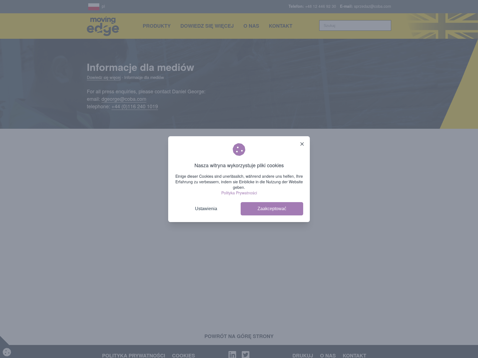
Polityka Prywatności (239, 192)
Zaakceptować (272, 208)
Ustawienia (206, 208)
